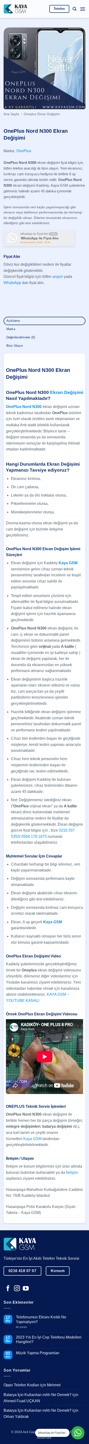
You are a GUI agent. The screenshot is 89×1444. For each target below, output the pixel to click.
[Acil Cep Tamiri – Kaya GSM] (15, 9)
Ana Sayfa (11, 114)
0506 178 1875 (34, 836)
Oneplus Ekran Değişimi (42, 114)
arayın (57, 277)
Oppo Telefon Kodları (21, 1385)
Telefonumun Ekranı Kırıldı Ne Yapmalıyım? (41, 1319)
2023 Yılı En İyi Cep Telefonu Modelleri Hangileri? (48, 1339)
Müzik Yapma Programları (37, 1353)
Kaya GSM (32, 1139)
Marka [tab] (10, 329)
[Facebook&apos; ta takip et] (8, 1288)
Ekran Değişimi (66, 392)
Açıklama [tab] (13, 320)
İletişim (72, 1172)
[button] (74, 9)
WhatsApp (12, 283)
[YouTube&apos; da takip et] (26, 1288)
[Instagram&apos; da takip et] (17, 1288)
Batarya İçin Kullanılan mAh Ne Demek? (37, 1395)
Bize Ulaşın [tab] (14, 345)
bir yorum (23, 1327)
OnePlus (23, 151)
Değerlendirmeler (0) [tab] (20, 337)
